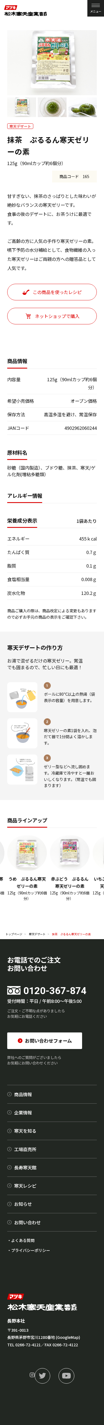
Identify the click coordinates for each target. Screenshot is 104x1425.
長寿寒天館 (25, 1167)
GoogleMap (68, 1337)
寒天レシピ (25, 1185)
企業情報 (23, 1112)
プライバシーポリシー (30, 1250)
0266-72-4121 (28, 1344)
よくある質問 (22, 1240)
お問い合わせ (27, 1222)
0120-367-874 (55, 991)
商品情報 (23, 1094)
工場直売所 (25, 1149)
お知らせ (23, 1204)
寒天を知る (25, 1130)
